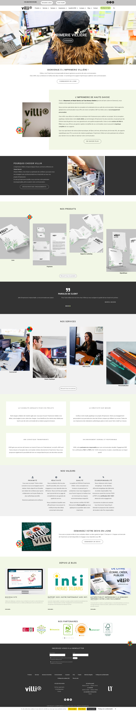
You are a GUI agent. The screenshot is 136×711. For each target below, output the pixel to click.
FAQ (74, 674)
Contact (95, 8)
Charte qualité (81, 505)
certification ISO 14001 (107, 496)
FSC (84, 450)
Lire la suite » (8, 609)
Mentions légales (88, 674)
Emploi (79, 674)
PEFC (90, 450)
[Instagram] (110, 2)
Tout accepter (72, 709)
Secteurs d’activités (46, 674)
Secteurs (53, 8)
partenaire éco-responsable (88, 447)
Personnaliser (91, 709)
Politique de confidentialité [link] (105, 709)
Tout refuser (82, 709)
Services (45, 8)
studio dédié (80, 119)
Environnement (58, 674)
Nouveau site (11, 597)
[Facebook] (113, 2)
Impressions (62, 8)
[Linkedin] (108, 2)
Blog (89, 8)
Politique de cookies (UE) (64, 678)
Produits (37, 8)
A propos (81, 8)
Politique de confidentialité (102, 674)
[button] (114, 8)
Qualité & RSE (72, 8)
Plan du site (75, 678)
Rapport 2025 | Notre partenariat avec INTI (67, 597)
